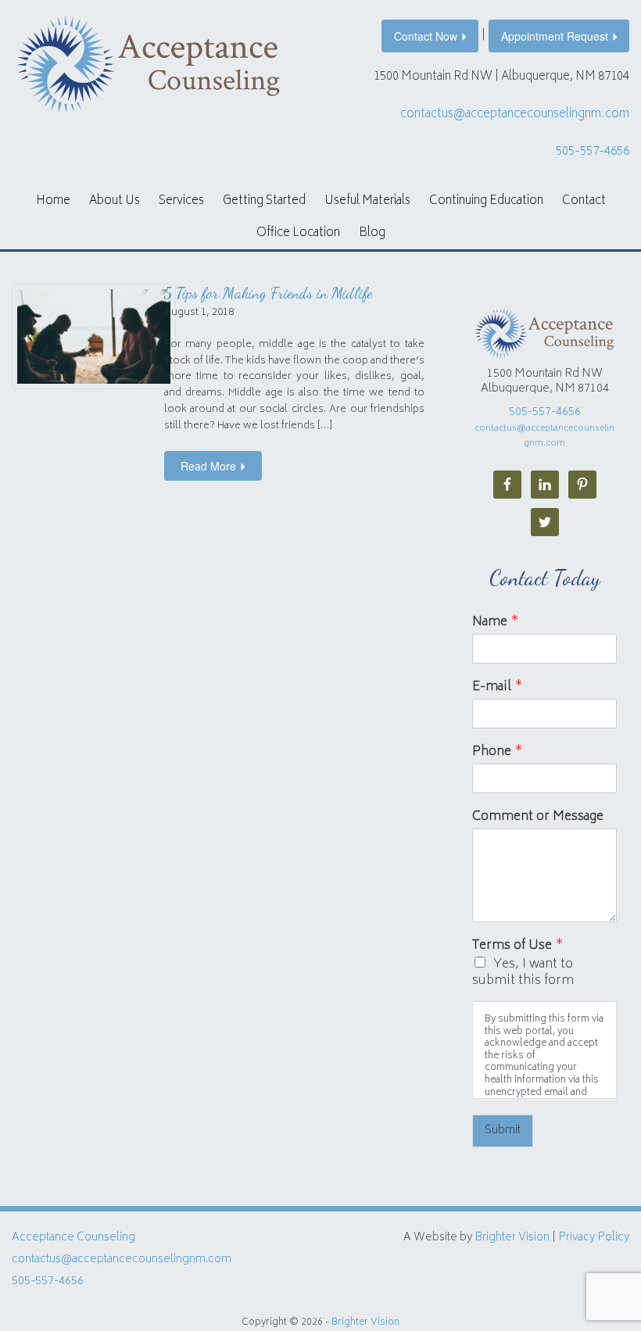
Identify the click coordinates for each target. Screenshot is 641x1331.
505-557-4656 (592, 152)
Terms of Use (518, 946)
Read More (208, 466)
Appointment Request (554, 36)
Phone (497, 752)
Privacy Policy (593, 1237)
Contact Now (425, 36)
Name (495, 622)
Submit (503, 1130)
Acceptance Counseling (73, 1237)
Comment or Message (537, 817)
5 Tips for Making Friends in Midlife (268, 293)
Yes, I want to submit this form (523, 973)
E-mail (497, 687)
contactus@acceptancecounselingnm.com (514, 114)
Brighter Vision (512, 1237)
